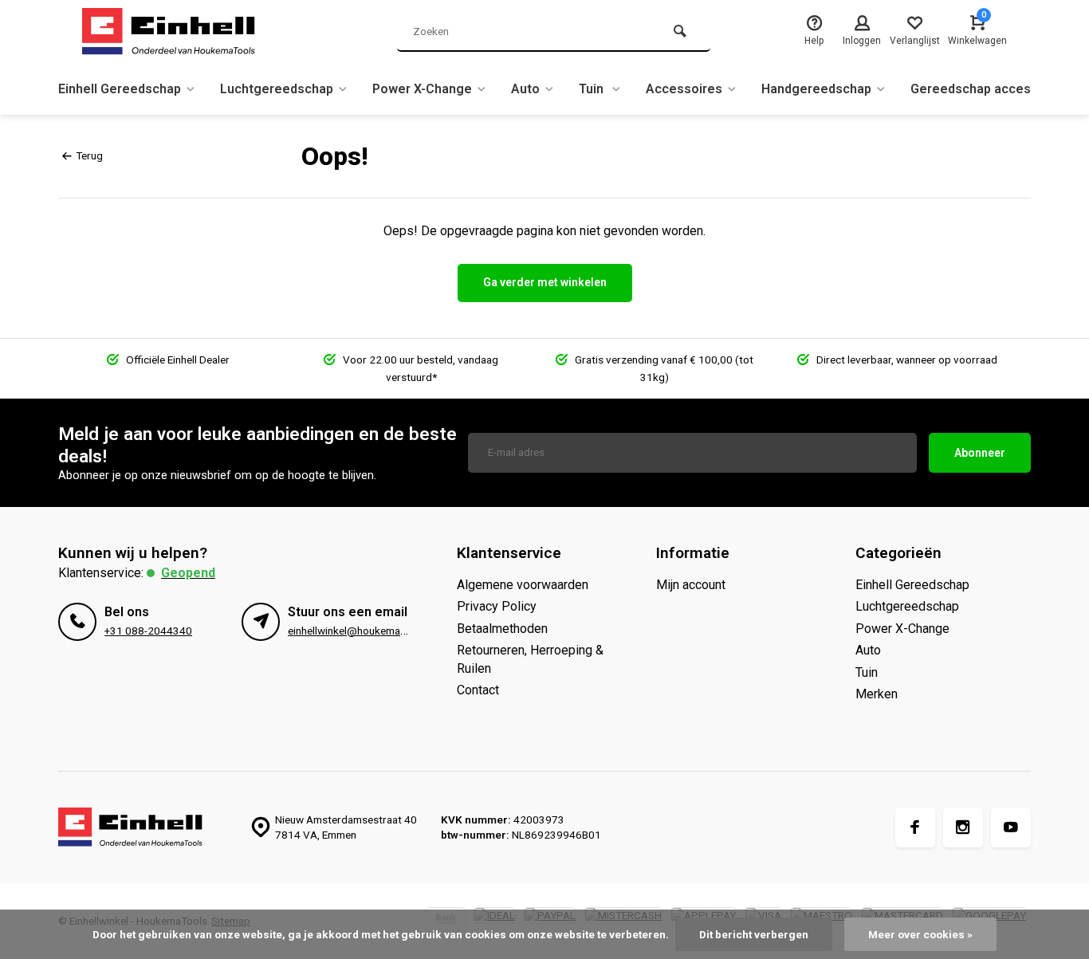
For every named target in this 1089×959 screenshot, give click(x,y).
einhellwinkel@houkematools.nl (361, 630)
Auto (525, 88)
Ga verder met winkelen (545, 282)
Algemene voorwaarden (522, 584)
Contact (478, 690)
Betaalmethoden (502, 628)
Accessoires (684, 88)
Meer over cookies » (920, 934)
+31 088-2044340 (148, 630)
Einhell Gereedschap (119, 88)
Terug (89, 155)
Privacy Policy (497, 606)
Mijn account (690, 584)
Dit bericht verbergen (753, 934)
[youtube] (1011, 827)
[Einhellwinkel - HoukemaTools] (177, 32)
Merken (876, 694)
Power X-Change (422, 88)
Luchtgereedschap (276, 88)
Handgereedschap (816, 88)
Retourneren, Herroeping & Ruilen (530, 659)
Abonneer (979, 452)
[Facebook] (915, 827)
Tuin (593, 88)
